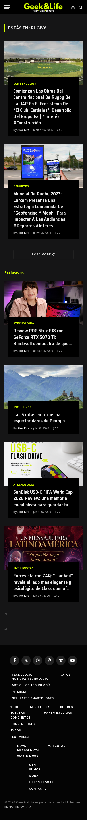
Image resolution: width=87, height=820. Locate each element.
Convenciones (22, 724)
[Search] (80, 7)
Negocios (18, 707)
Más (32, 765)
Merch (35, 707)
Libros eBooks (41, 782)
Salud (50, 707)
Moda (33, 775)
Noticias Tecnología (30, 678)
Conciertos (20, 717)
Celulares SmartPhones (33, 698)
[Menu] (7, 7)
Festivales (19, 737)
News (21, 746)
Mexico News (28, 750)
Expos (15, 730)
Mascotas (56, 746)
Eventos (17, 713)
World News (27, 756)
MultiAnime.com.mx (17, 806)
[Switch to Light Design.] (73, 7)
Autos (65, 674)
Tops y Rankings (58, 713)
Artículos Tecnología (31, 685)
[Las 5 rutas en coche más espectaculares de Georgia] (43, 387)
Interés (66, 707)
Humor (34, 769)
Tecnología (22, 674)
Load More (41, 254)
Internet (19, 691)
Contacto (38, 788)
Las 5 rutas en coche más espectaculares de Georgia (39, 418)
